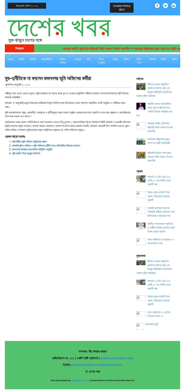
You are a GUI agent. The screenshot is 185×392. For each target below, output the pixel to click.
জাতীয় (21, 59)
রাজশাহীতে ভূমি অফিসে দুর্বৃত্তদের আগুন (29, 141)
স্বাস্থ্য (115, 59)
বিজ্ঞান (163, 59)
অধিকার (152, 59)
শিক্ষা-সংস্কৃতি (101, 60)
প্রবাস (174, 59)
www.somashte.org (117, 358)
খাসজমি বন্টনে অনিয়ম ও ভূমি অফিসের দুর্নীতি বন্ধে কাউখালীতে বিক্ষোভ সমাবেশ (46, 145)
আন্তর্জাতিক (46, 59)
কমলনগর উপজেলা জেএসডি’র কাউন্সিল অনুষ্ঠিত (32, 149)
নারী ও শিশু (139, 60)
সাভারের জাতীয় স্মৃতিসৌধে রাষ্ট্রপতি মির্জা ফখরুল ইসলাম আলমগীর (91, 49)
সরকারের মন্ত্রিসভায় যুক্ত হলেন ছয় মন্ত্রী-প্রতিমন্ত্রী (155, 49)
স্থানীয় (33, 59)
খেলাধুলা (77, 59)
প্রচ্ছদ (10, 59)
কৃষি (88, 59)
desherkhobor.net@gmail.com (97, 365)
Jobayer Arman (80, 380)
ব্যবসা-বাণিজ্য (63, 60)
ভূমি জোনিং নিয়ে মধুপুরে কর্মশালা (26, 153)
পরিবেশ (126, 59)
